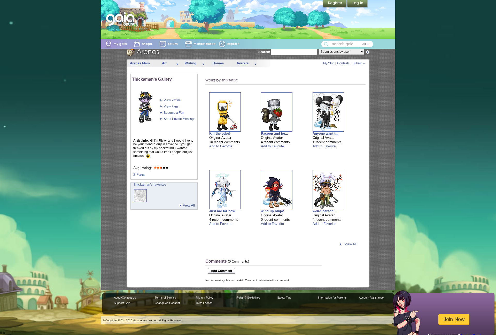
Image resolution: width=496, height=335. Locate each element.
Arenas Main (140, 63)
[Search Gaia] (326, 44)
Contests (343, 63)
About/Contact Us (125, 297)
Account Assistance (371, 297)
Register (335, 4)
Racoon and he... (274, 133)
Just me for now (222, 211)
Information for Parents (332, 297)
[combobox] (347, 44)
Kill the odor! (219, 133)
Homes (218, 63)
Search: (264, 52)
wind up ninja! (272, 211)
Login (357, 4)
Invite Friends (204, 302)
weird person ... (325, 211)
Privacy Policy (204, 297)
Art (164, 63)
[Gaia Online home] (121, 19)
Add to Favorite (220, 146)
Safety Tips (284, 297)
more (177, 63)
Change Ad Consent (167, 302)
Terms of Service (165, 297)
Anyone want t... (325, 133)
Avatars (243, 63)
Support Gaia (122, 302)
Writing (190, 63)
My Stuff (328, 63)
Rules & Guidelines (248, 297)
